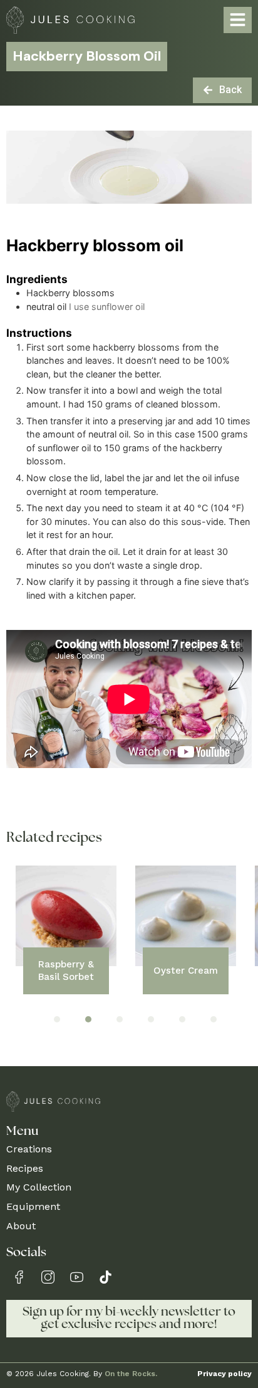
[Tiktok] (105, 1277)
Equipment (33, 1206)
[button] (57, 1019)
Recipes (24, 1168)
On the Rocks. (131, 1373)
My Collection (38, 1187)
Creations (29, 1149)
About (21, 1226)
